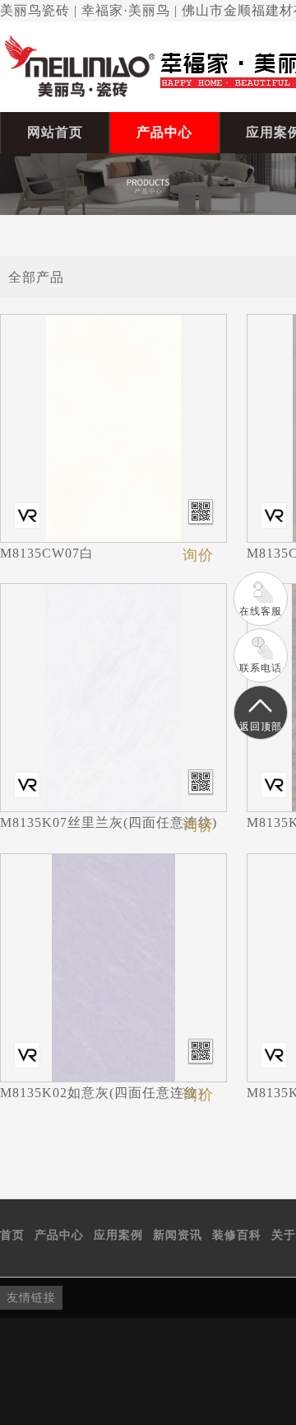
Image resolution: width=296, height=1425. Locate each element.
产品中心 (164, 132)
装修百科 (236, 1235)
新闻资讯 (177, 1235)
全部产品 (36, 276)
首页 (12, 1235)
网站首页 (55, 132)
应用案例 (118, 1235)
